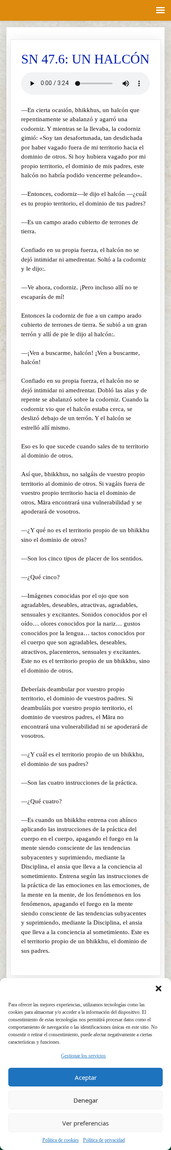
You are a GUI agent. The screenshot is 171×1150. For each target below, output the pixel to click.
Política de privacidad (104, 1140)
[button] (158, 988)
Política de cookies (60, 1140)
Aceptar (86, 1077)
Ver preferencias (85, 1123)
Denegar (85, 1100)
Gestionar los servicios (83, 1056)
